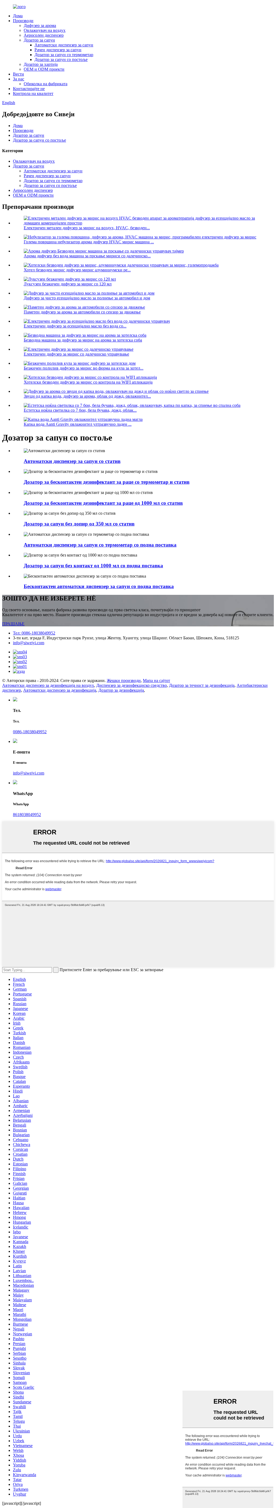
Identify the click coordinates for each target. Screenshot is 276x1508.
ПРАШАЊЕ (13, 624)
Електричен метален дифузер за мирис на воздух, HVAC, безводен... (87, 228)
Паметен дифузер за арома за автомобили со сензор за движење (82, 312)
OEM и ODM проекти (44, 69)
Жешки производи (124, 680)
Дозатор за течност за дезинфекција (201, 685)
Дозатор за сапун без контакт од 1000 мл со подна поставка (93, 565)
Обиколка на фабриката (45, 83)
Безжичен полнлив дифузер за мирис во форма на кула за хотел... (83, 368)
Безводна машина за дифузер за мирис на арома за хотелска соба (83, 340)
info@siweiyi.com (28, 642)
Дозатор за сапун (39, 40)
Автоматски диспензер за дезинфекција (59, 690)
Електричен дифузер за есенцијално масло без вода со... (75, 326)
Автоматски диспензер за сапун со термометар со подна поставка (100, 545)
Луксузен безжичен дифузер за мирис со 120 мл (68, 284)
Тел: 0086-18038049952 (34, 633)
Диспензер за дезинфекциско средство (131, 685)
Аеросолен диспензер (44, 35)
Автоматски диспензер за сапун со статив (72, 461)
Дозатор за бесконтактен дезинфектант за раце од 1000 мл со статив (103, 503)
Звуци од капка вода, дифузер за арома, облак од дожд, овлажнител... (87, 396)
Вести (18, 74)
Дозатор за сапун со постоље (61, 59)
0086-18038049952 (30, 731)
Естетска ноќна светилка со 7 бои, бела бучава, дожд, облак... (80, 410)
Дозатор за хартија (41, 64)
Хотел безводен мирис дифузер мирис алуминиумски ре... (77, 270)
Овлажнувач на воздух (44, 30)
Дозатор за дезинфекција (121, 690)
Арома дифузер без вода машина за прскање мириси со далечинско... (87, 256)
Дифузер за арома (40, 25)
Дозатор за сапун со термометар (63, 54)
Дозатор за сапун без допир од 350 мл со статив (79, 524)
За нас (18, 79)
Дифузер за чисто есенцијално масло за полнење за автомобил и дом (87, 298)
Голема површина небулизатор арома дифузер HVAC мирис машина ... (89, 242)
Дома (18, 15)
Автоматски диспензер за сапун (63, 45)
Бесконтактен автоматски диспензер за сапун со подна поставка (99, 586)
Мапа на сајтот (156, 680)
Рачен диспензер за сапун (57, 49)
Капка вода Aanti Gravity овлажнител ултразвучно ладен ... (78, 424)
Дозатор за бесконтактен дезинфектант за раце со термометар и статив (106, 482)
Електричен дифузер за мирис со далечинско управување (76, 354)
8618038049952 (27, 814)
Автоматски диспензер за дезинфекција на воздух (48, 685)
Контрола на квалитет (33, 93)
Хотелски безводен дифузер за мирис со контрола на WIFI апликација (88, 382)
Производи (23, 20)
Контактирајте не (29, 88)
